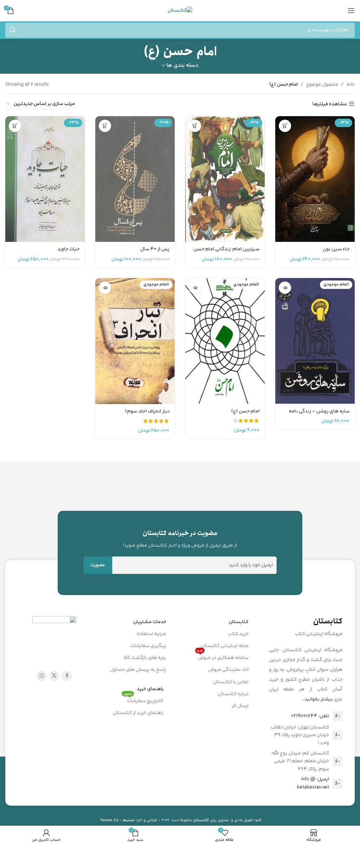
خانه (351, 84)
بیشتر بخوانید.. (317, 699)
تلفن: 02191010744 (310, 716)
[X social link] (54, 676)
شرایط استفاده (151, 634)
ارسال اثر (240, 706)
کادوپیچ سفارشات (143, 700)
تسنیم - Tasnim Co (117, 820)
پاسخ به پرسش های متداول (138, 670)
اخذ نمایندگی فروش (228, 670)
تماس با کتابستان (231, 682)
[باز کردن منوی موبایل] (351, 11)
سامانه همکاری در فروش (223, 657)
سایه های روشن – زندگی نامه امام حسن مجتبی (319, 415)
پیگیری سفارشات (148, 646)
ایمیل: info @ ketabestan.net (313, 783)
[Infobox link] (180, 538)
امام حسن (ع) (245, 411)
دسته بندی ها (183, 65)
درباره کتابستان (233, 694)
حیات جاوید (68, 249)
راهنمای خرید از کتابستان (138, 713)
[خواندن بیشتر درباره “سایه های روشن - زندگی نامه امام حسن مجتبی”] (285, 288)
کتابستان (239, 622)
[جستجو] (12, 30)
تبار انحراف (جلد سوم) (147, 411)
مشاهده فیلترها (330, 104)
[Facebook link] (67, 676)
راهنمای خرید (150, 689)
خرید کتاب (238, 634)
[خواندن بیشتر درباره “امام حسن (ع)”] (195, 288)
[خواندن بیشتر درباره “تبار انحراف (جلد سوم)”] (105, 288)
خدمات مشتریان (149, 622)
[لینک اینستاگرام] (41, 676)
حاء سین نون (336, 249)
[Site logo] (180, 10)
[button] (285, 126)
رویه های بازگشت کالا (145, 658)
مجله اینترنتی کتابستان (225, 646)
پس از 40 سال (154, 249)
